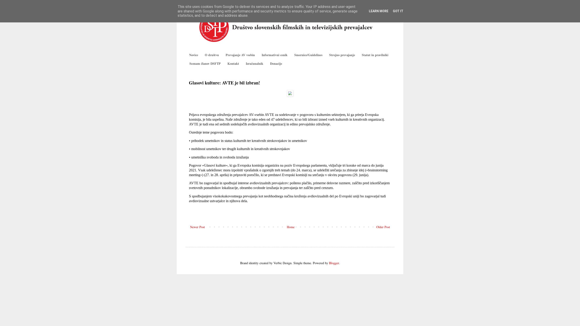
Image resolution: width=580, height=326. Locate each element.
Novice (193, 55)
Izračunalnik (254, 63)
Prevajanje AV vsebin (240, 55)
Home (291, 227)
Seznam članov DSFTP (205, 63)
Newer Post (197, 227)
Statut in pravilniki (375, 55)
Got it (398, 11)
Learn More (378, 11)
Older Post (383, 227)
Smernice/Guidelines (308, 55)
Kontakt (233, 63)
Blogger (334, 263)
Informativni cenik (275, 55)
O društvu (212, 55)
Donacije (276, 63)
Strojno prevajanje (342, 55)
